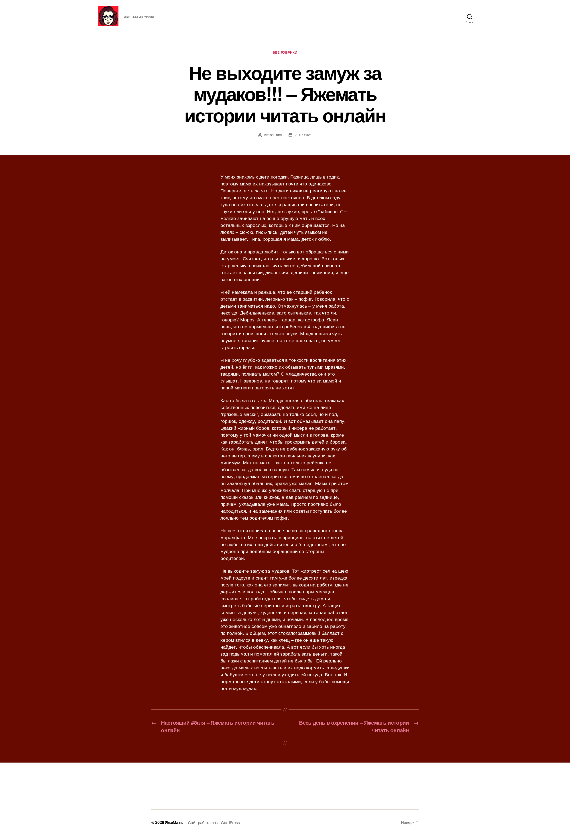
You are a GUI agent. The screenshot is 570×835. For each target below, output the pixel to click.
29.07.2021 (303, 134)
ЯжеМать (174, 822)
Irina (278, 134)
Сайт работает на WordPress (214, 822)
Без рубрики (285, 52)
